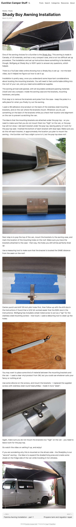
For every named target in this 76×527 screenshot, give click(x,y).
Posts (10, 11)
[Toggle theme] (29, 3)
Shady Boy (46, 55)
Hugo (46, 524)
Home (4, 11)
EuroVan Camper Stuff (14, 2)
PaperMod (52, 524)
